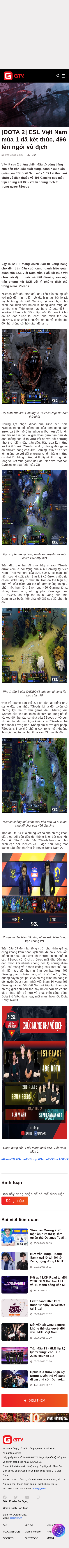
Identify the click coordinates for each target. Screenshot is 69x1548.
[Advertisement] (34, 34)
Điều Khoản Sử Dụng (15, 1501)
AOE (5, 1524)
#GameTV (8, 1159)
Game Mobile (33, 1531)
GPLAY (29, 1524)
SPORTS (8, 1538)
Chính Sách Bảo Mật (15, 1507)
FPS (49, 1531)
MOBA (50, 1538)
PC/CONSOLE (11, 1531)
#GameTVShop (26, 1159)
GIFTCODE (31, 1538)
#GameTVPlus (48, 1159)
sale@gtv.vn (16, 1518)
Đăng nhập (15, 1201)
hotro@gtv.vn (39, 1488)
